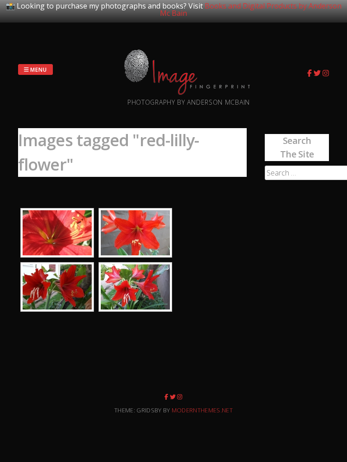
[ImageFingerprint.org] (188, 92)
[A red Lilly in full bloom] (57, 232)
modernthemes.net (202, 410)
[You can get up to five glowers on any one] (135, 287)
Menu (38, 69)
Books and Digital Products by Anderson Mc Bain (251, 9)
